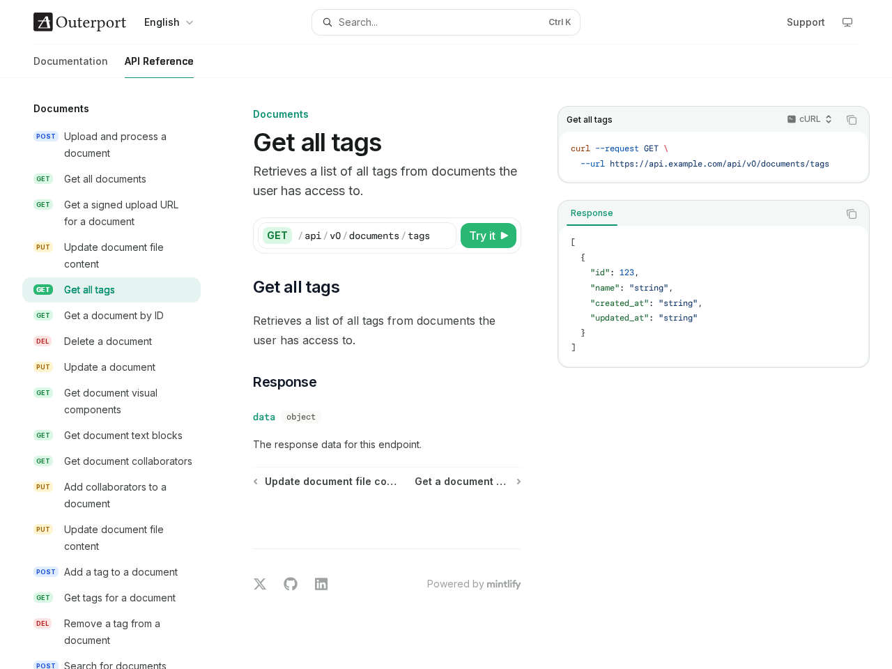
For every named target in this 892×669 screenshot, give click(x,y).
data (264, 416)
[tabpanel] (714, 296)
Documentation (70, 61)
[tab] (592, 213)
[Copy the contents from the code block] (852, 120)
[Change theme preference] (847, 22)
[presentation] (122, 373)
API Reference (159, 61)
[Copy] (443, 235)
